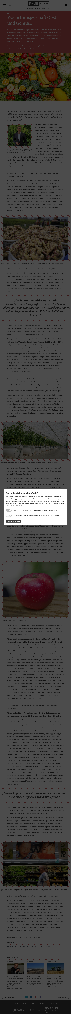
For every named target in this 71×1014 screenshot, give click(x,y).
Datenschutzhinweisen (36, 503)
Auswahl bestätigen (13, 521)
